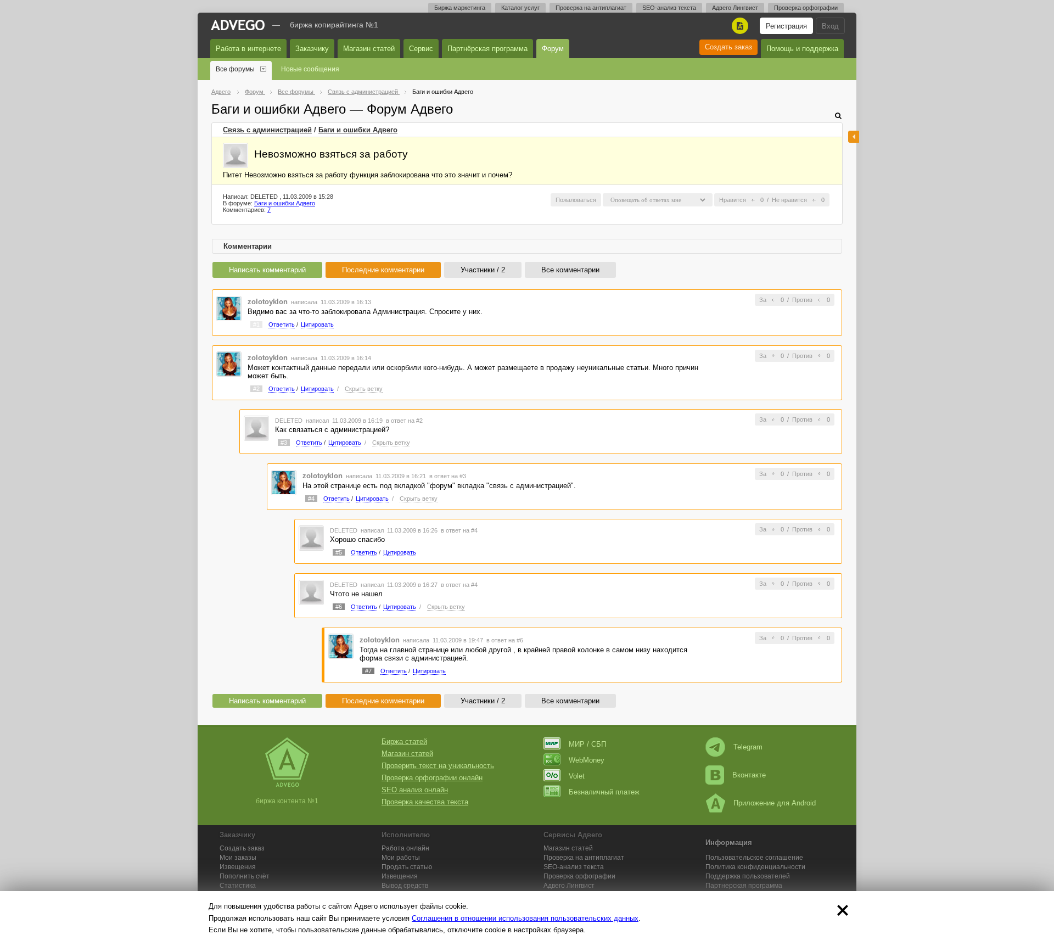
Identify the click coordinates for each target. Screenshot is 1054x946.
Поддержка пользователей (747, 876)
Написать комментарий (267, 270)
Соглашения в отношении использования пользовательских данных (525, 918)
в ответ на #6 (504, 640)
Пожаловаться (576, 200)
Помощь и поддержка (802, 48)
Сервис (421, 48)
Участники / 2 (483, 270)
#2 (256, 388)
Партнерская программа (743, 885)
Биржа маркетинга (459, 7)
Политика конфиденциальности (755, 867)
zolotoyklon (268, 302)
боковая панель (853, 137)
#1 (256, 324)
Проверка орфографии (806, 7)
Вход (830, 26)
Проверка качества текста (425, 802)
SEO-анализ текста (669, 7)
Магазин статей (369, 48)
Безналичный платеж (604, 792)
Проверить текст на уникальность (438, 766)
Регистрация (786, 26)
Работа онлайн (405, 848)
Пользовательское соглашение (754, 857)
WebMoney (586, 760)
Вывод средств (405, 885)
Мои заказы (238, 857)
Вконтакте (749, 775)
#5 (338, 552)
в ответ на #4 (459, 530)
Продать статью (407, 867)
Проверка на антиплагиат (591, 7)
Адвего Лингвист (735, 7)
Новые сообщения (310, 69)
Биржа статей (404, 741)
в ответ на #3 (447, 476)
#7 (368, 671)
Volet (577, 776)
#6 (338, 606)
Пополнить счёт (245, 876)
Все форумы (235, 69)
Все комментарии (570, 270)
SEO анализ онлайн (415, 790)
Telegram (748, 747)
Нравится (732, 200)
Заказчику (312, 48)
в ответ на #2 (404, 420)
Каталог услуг (520, 7)
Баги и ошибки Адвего (357, 130)
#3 (284, 442)
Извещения (238, 867)
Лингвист (569, 885)
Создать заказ (728, 47)
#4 (311, 498)
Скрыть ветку (364, 388)
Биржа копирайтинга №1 (334, 24)
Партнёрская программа (487, 48)
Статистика (238, 885)
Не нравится (789, 200)
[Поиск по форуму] (838, 115)
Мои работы (401, 857)
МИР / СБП (587, 744)
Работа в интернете (248, 48)
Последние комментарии (383, 270)
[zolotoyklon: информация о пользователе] (229, 308)
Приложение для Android (774, 803)
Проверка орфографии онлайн (432, 778)
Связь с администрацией (267, 130)
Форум (553, 48)
